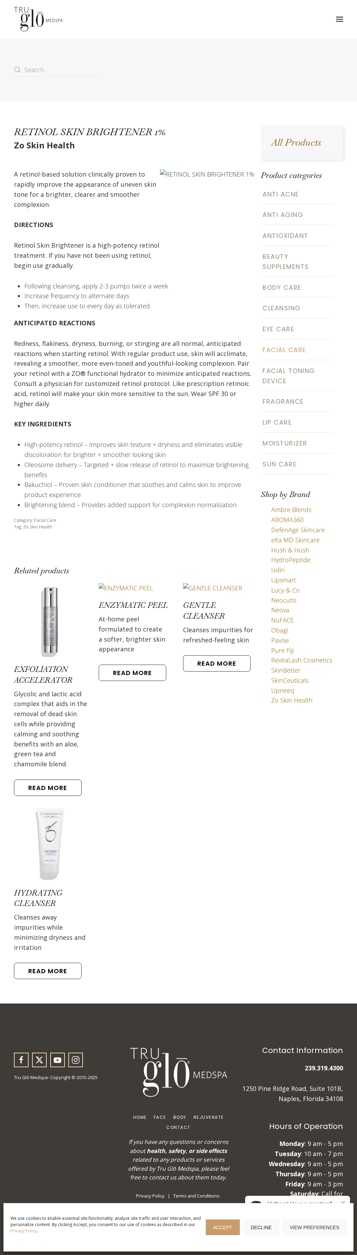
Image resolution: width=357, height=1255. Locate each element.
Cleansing (282, 308)
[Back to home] (38, 19)
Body (180, 1117)
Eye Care (278, 329)
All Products (296, 142)
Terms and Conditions (196, 1196)
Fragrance (283, 401)
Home (140, 1117)
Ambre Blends (291, 509)
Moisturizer (285, 443)
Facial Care (45, 520)
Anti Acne (281, 194)
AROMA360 (287, 520)
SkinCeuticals (290, 680)
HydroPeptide (291, 560)
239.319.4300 (324, 1068)
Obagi (279, 630)
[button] (339, 19)
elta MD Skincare (295, 540)
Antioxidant (286, 235)
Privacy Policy (23, 1231)
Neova (280, 610)
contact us (162, 1177)
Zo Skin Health (37, 527)
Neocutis (283, 600)
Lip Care (277, 422)
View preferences (314, 1227)
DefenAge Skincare (298, 530)
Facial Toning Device (289, 375)
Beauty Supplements (286, 261)
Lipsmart (283, 580)
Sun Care (280, 464)
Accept (223, 1227)
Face (160, 1117)
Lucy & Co (285, 590)
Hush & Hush (290, 550)
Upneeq (282, 690)
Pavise (280, 640)
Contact (178, 1127)
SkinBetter (286, 670)
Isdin (278, 570)
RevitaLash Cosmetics (301, 660)
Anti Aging (283, 214)
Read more (47, 787)
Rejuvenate (208, 1117)
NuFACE (282, 620)
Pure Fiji (282, 650)
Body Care (282, 287)
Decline (261, 1227)
